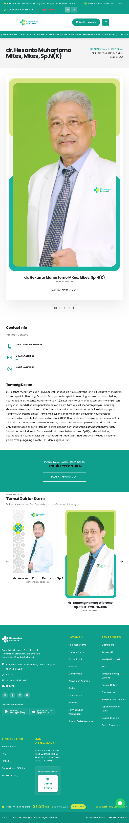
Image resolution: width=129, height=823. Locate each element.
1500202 (10, 674)
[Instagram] (56, 308)
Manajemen (75, 673)
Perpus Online (109, 685)
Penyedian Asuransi (79, 681)
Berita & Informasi (111, 725)
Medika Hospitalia (111, 659)
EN (74, 9)
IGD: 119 (10, 686)
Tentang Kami (76, 652)
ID (68, 9)
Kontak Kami (9, 746)
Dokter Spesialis (110, 718)
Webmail (73, 702)
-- (17, 348)
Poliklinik (73, 666)
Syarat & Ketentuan (95, 817)
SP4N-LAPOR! (9, 775)
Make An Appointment (64, 289)
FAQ (4, 753)
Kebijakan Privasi (118, 817)
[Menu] (105, 22)
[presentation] (7, 561)
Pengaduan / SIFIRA (13, 768)
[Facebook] (73, 308)
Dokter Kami (117, 49)
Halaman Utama (98, 49)
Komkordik (108, 652)
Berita (72, 688)
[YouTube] (27, 695)
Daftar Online (87, 22)
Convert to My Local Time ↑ (113, 807)
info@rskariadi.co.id (16, 680)
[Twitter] (64, 308)
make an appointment (64, 476)
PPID (104, 666)
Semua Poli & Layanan (81, 721)
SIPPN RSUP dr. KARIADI (114, 699)
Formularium (109, 692)
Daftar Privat (75, 695)
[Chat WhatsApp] (120, 803)
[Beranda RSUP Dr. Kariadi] (29, 22)
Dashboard (108, 644)
